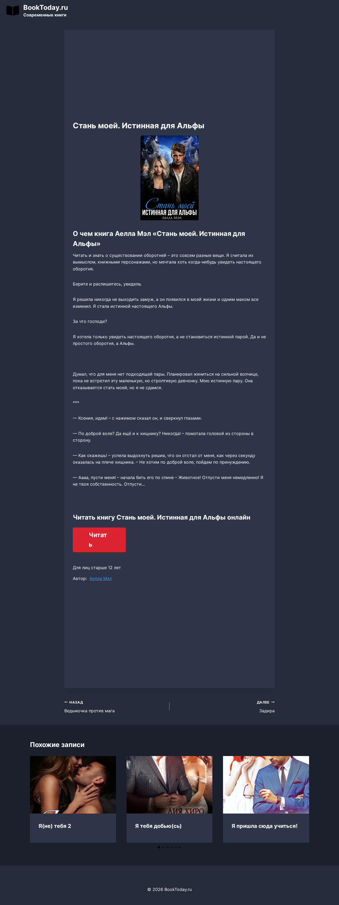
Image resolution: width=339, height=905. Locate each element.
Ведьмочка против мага (89, 707)
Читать (98, 539)
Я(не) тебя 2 (54, 826)
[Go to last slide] (39, 799)
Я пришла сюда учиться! (264, 826)
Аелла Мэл (101, 578)
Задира (266, 707)
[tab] (159, 847)
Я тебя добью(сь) (158, 826)
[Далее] (299, 799)
